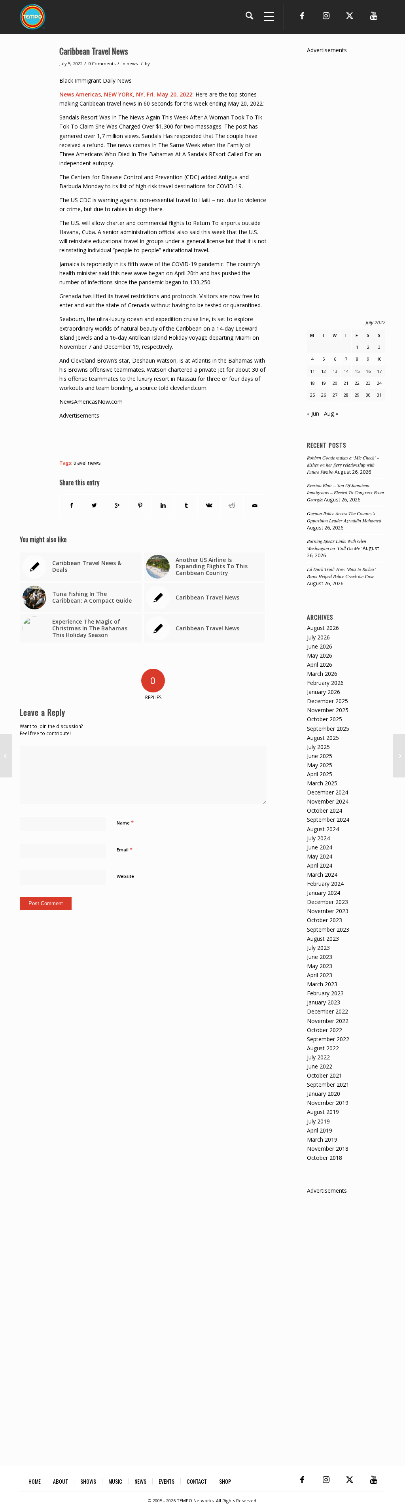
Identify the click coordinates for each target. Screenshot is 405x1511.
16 (368, 371)
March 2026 (322, 673)
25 (312, 395)
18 (312, 383)
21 (346, 383)
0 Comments (101, 63)
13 (335, 371)
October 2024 (324, 810)
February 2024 (325, 883)
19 (323, 383)
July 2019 (318, 1121)
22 (357, 383)
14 (346, 371)
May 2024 (319, 856)
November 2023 (327, 911)
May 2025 (319, 765)
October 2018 (324, 1157)
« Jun (313, 413)
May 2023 (319, 966)
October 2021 (324, 1075)
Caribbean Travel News (93, 51)
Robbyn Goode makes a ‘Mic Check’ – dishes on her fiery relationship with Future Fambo (343, 464)
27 (335, 395)
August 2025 (323, 737)
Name (125, 822)
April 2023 (319, 975)
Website (125, 876)
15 (357, 371)
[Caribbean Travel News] (6, 755)
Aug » (331, 413)
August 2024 (323, 829)
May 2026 (319, 655)
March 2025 (322, 783)
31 (379, 395)
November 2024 (327, 801)
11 (312, 371)
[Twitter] (349, 16)
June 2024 (319, 847)
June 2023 (319, 957)
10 (379, 359)
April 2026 (319, 664)
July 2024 (318, 838)
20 (335, 383)
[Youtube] (373, 16)
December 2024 (327, 792)
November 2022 (327, 1021)
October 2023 (324, 920)
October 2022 (324, 1030)
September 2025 (328, 728)
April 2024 (319, 865)
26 (323, 395)
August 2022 (323, 1048)
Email (124, 849)
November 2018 (327, 1148)
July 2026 (318, 637)
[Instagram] (326, 16)
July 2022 (318, 1057)
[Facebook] (302, 16)
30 (368, 395)
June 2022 (319, 1066)
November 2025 (327, 710)
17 (379, 371)
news (132, 63)
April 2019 (319, 1130)
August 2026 (323, 628)
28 (346, 395)
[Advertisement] (203, 438)
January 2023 (323, 1002)
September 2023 (328, 929)
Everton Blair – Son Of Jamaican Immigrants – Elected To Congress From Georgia (345, 492)
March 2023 (322, 984)
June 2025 (319, 756)
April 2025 (319, 774)
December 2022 (327, 1011)
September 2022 (328, 1039)
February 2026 (325, 682)
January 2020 (323, 1093)
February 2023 (325, 993)
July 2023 (318, 947)
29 (357, 395)
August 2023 (323, 938)
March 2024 (322, 874)
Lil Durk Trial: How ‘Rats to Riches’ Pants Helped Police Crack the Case (341, 572)
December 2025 (327, 701)
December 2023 (327, 902)
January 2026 (323, 692)
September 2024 (328, 819)
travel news (87, 463)
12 (323, 371)
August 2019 (323, 1112)
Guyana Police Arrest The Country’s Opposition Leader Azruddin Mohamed (344, 517)
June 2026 (319, 646)
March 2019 (322, 1139)
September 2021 (328, 1084)
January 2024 (323, 892)
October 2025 (324, 719)
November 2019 (327, 1102)
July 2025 (318, 747)
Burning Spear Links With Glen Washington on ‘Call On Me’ (336, 544)
